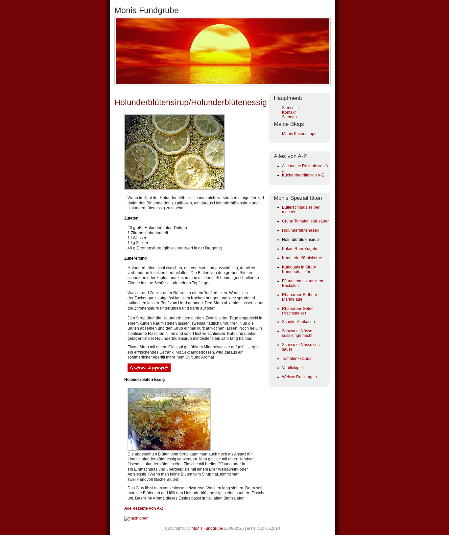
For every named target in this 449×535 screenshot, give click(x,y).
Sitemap (289, 117)
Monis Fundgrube (207, 528)
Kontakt (288, 112)
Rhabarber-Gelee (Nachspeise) (298, 310)
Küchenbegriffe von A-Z (303, 175)
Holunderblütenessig (300, 230)
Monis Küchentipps (299, 133)
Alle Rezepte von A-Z (143, 508)
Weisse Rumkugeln (299, 377)
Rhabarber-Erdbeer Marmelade (299, 297)
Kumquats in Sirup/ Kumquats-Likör (299, 269)
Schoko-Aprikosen (298, 321)
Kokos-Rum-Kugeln (299, 248)
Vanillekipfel (293, 367)
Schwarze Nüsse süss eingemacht (297, 333)
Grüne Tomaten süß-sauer (305, 221)
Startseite (290, 107)
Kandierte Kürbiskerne (302, 258)
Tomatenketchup (297, 358)
